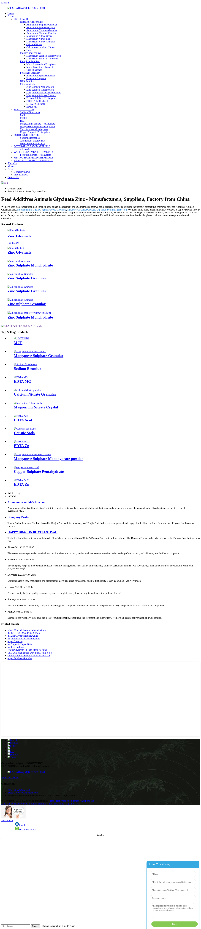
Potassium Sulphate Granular (40, 75)
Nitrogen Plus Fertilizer (31, 21)
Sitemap (75, 800)
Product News (21, 174)
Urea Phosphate (34, 70)
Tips (52, 800)
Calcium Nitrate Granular (35, 394)
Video (11, 166)
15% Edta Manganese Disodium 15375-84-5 (30, 652)
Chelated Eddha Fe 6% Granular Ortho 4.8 (29, 655)
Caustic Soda (24, 433)
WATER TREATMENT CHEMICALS (34, 152)
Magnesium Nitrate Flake (39, 38)
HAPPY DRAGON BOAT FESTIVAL (32, 532)
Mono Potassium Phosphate (40, 67)
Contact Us (13, 177)
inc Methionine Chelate (28, 209)
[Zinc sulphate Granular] (20, 299)
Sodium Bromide (27, 368)
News (10, 169)
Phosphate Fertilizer (30, 61)
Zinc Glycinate (20, 236)
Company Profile (19, 517)
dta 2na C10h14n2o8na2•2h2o (23, 635)
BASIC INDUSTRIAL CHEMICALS (33, 160)
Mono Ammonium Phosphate (41, 64)
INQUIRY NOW (10, 777)
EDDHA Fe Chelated (37, 101)
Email (22, 825)
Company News (22, 171)
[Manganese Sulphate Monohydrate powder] (32, 454)
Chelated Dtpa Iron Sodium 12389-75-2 (107, 209)
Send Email (7, 820)
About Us (12, 163)
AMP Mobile (87, 800)
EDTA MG (32, 106)
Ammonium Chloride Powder (41, 33)
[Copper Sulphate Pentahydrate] (26, 467)
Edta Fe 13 (59, 803)
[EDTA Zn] (22, 441)
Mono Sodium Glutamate (32, 143)
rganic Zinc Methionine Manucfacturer (27, 630)
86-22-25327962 (27, 829)
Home (11, 13)
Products (12, 16)
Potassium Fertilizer (30, 72)
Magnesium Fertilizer (30, 53)
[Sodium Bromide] (25, 364)
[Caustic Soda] (25, 428)
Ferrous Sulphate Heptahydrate (41, 98)
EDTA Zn (21, 446)
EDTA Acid (23, 420)
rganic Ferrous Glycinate (54, 209)
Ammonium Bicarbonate (32, 140)
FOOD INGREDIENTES (27, 135)
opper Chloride (15, 641)
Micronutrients (27, 84)
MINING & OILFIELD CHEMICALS (33, 157)
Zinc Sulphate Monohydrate (40, 87)
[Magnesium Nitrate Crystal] (28, 403)
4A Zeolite (25, 149)
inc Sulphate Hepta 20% (20, 644)
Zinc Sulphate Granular (27, 278)
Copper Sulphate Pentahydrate (35, 132)
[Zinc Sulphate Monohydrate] (19, 261)
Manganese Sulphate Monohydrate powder (48, 459)
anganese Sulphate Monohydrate (24, 638)
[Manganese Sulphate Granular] (30, 351)
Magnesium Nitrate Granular (40, 41)
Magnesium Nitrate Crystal (39, 36)
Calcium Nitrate (34, 44)
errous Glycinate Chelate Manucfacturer (27, 650)
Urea (28, 50)
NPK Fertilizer (27, 81)
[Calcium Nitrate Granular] (27, 390)
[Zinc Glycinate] (16, 230)
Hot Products (62, 800)
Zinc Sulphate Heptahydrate (40, 89)
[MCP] (21, 338)
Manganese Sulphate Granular (41, 95)
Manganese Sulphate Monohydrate (43, 92)
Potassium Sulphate (36, 78)
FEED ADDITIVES (24, 109)
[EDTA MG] (21, 377)
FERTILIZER (21, 19)
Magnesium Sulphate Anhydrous (42, 58)
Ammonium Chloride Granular (41, 30)
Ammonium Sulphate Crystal (40, 27)
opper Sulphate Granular (20, 658)
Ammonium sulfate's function (27, 502)
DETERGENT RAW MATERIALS (32, 146)
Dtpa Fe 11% (72, 803)
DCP (22, 120)
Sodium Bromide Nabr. (40, 803)
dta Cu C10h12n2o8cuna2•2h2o (24, 633)
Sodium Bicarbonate (30, 112)
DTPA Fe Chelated (35, 104)
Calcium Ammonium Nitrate (40, 47)
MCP (22, 115)
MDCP (23, 118)
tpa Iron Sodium (16, 647)
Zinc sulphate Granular (27, 304)
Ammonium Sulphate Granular (41, 24)
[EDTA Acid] (22, 416)
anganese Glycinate (77, 209)
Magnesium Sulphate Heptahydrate (43, 55)
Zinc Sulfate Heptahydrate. (14, 803)
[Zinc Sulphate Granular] (20, 274)
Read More (13, 242)
